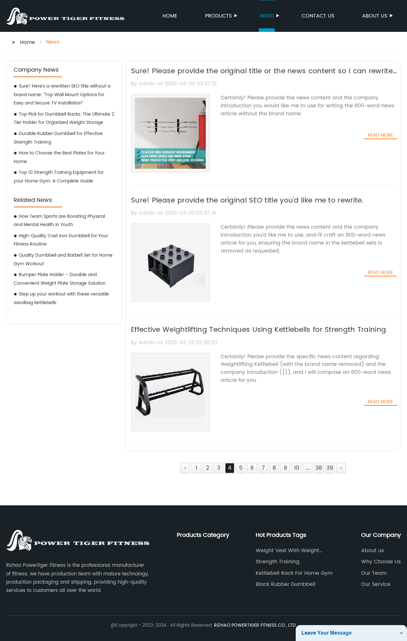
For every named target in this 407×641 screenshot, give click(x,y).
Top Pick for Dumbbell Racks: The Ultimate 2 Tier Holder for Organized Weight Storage (64, 118)
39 (330, 468)
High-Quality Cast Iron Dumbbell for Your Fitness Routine (61, 240)
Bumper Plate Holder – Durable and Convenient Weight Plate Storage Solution (60, 279)
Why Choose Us (381, 562)
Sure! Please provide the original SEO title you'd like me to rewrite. (247, 200)
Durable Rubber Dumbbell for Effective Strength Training (58, 138)
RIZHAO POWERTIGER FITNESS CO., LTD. (255, 625)
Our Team (374, 573)
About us (374, 16)
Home (169, 16)
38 (318, 468)
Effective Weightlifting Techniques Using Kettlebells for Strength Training (258, 330)
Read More (380, 135)
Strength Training (278, 562)
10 (296, 468)
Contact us (318, 16)
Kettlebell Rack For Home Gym (294, 573)
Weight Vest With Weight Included (287, 550)
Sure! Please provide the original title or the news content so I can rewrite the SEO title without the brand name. (262, 76)
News (267, 16)
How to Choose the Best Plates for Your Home (59, 157)
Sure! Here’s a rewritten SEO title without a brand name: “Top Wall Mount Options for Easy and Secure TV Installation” (62, 94)
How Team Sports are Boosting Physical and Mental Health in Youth (59, 221)
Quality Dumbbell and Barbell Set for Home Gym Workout (63, 259)
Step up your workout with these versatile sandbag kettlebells (61, 298)
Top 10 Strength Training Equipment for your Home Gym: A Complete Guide (59, 177)
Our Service (375, 584)
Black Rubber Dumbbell (285, 584)
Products (218, 16)
